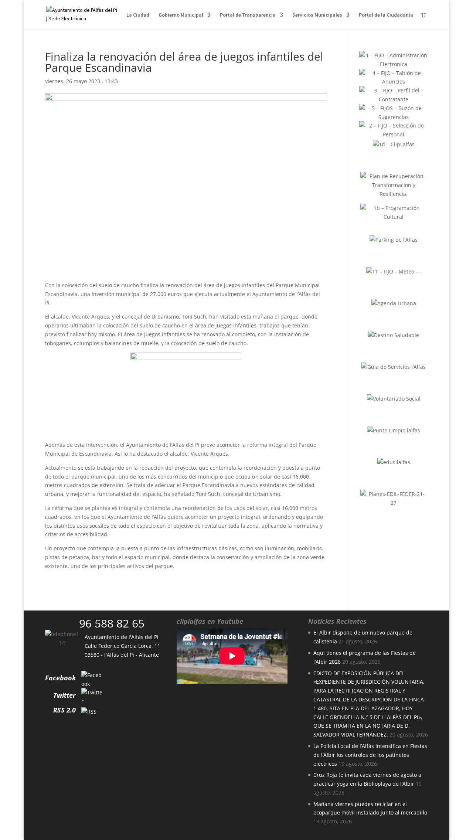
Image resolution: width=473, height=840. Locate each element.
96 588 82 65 (111, 623)
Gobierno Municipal (181, 15)
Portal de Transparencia (248, 15)
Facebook (60, 677)
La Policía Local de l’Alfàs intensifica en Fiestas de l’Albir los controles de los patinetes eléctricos (370, 754)
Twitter (64, 695)
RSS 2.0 (64, 709)
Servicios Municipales (317, 15)
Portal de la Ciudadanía (386, 15)
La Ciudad (137, 15)
